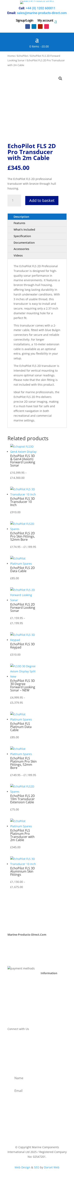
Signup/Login (24, 21)
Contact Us (14, 951)
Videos (18, 255)
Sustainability (16, 956)
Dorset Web (51, 1167)
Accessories (21, 249)
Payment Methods (53, 985)
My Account (15, 942)
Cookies (46, 1013)
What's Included (24, 229)
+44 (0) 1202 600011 (40, 8)
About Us (13, 947)
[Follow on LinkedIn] (34, 26)
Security (46, 1009)
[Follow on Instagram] (46, 26)
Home (11, 56)
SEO (36, 1167)
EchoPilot (22, 56)
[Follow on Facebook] (27, 26)
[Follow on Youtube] (40, 26)
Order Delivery (50, 990)
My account (45, 21)
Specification (22, 236)
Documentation (24, 242)
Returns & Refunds (53, 995)
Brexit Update (16, 961)
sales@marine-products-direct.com (42, 13)
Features (19, 223)
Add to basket (41, 200)
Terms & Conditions (54, 1004)
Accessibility (49, 1018)
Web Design (22, 1167)
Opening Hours (51, 980)
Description (21, 217)
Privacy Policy (49, 999)
